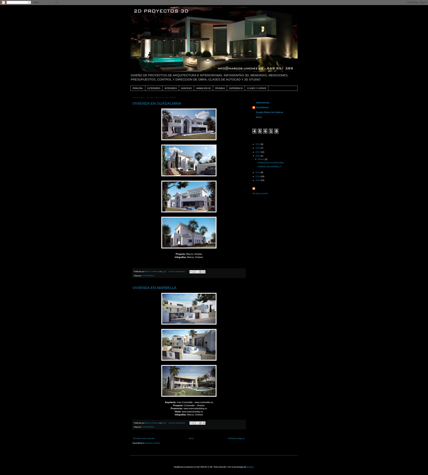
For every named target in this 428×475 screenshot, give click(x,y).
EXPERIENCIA (236, 88)
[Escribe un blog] (194, 271)
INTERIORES (171, 88)
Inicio (191, 438)
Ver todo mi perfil (260, 193)
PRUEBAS (220, 88)
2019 (258, 144)
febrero (261, 159)
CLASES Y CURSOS (256, 88)
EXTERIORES (153, 88)
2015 (258, 172)
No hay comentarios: (177, 271)
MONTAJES (186, 88)
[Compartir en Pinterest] (203, 271)
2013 (258, 180)
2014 (258, 176)
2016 (258, 156)
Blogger (250, 467)
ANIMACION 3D (203, 88)
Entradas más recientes (144, 438)
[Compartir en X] (197, 271)
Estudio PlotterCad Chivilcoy (269, 112)
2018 (258, 148)
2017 (258, 152)
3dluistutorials (263, 103)
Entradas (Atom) (152, 443)
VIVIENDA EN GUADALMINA (156, 103)
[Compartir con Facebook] (200, 271)
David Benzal (262, 107)
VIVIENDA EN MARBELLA (154, 288)
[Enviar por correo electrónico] (191, 271)
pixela (259, 117)
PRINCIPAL (138, 88)
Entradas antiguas (236, 438)
